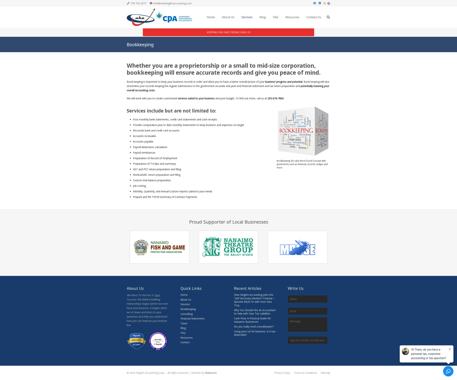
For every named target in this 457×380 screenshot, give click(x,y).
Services (185, 304)
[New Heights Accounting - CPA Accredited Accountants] (159, 17)
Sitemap (325, 372)
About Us (185, 299)
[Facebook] (314, 3)
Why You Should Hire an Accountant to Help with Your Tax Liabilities (255, 311)
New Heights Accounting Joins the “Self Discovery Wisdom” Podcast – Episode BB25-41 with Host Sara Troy (254, 300)
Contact (185, 342)
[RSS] (324, 3)
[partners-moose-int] (297, 247)
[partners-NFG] (159, 247)
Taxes (183, 323)
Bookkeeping (188, 309)
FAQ (182, 332)
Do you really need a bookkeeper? (253, 326)
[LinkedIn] (319, 3)
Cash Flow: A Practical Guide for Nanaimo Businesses (252, 320)
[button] (254, 17)
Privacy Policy (282, 372)
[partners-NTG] (228, 247)
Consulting (186, 314)
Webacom (211, 372)
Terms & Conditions (305, 372)
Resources (186, 337)
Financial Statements (192, 318)
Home (184, 294)
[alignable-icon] (328, 3)
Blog (183, 328)
